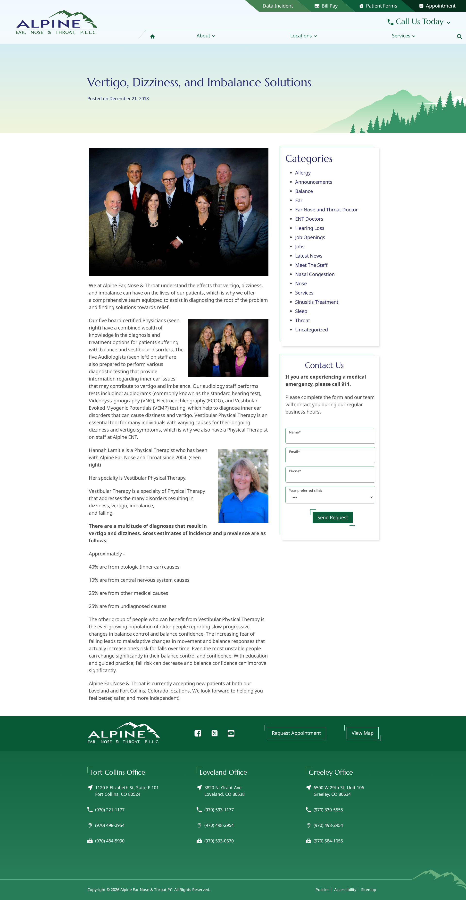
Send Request (332, 517)
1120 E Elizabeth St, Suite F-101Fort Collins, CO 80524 (127, 791)
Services (304, 292)
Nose (301, 283)
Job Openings (310, 237)
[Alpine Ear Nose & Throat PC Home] (57, 20)
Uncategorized (311, 329)
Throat (302, 320)
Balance (304, 191)
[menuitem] (152, 37)
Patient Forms (381, 5)
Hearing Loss (310, 228)
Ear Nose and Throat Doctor (326, 209)
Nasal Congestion (315, 274)
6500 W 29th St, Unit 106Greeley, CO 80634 (339, 791)
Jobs (300, 246)
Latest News (309, 255)
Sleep (301, 311)
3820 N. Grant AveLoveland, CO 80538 (224, 791)
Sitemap (368, 889)
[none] (206, 37)
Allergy (303, 172)
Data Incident (278, 5)
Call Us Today (418, 21)
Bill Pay (329, 5)
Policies (322, 889)
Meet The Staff (311, 265)
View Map (363, 733)
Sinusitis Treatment (316, 302)
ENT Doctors (309, 219)
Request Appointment (296, 733)
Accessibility (345, 889)
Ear (298, 200)
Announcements (313, 182)
